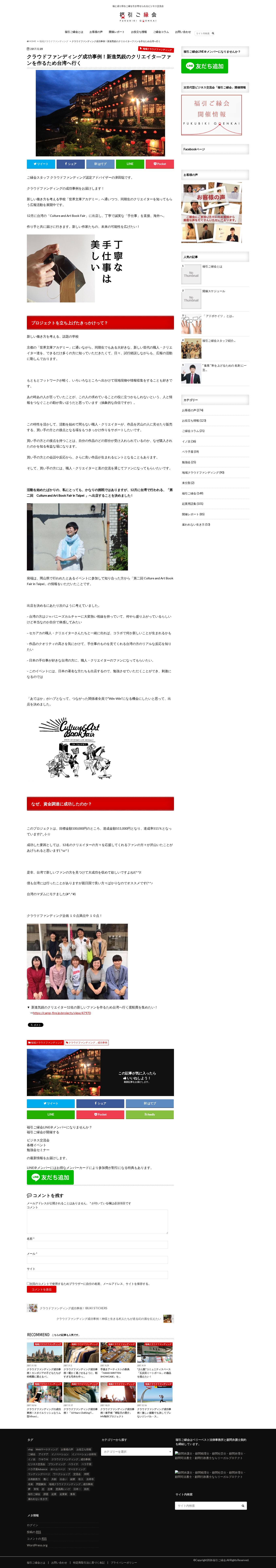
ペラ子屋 (190, 451)
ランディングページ (39, 1474)
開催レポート (117, 31)
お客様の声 (96, 31)
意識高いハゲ (63, 1489)
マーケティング (76, 1469)
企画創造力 (34, 1479)
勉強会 (189, 462)
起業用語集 (192, 503)
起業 (54, 1494)
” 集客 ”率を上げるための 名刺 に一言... (224, 368)
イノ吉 (189, 441)
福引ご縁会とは (74, 31)
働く (45, 1479)
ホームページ (58, 1469)
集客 (72, 1494)
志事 (50, 1489)
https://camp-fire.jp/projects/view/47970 (62, 1013)
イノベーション (60, 1454)
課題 (45, 1494)
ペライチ (73, 1464)
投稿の (34, 1532)
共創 (54, 1479)
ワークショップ (61, 1474)
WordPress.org (37, 1545)
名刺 (30, 1484)
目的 (86, 1489)
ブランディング (56, 1464)
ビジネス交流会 (36, 1464)
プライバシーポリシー (124, 1562)
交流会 (77, 1474)
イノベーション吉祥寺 (84, 1454)
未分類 (188, 483)
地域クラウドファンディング (46, 1042)
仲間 (86, 1474)
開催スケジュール (213, 291)
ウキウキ (43, 1459)
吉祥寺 (90, 1479)
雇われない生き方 (196, 524)
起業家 (63, 1494)
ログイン (32, 1525)
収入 (80, 1479)
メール (32, 1253)
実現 (36, 1489)
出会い (63, 1479)
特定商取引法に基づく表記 (89, 1562)
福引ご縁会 (192, 493)
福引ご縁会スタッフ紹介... (218, 340)
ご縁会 (31, 1454)
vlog (30, 1449)
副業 (72, 1479)
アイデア (43, 1454)
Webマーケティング (47, 1449)
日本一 (77, 1489)
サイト (31, 1268)
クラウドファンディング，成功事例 (87, 1042)
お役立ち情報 (139, 31)
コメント (32, 1207)
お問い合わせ (183, 31)
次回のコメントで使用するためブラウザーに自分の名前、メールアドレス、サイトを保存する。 (90, 1283)
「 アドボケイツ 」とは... (218, 316)
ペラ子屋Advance (37, 1469)
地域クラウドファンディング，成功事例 (71, 1484)
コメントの (37, 1538)
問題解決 (41, 1484)
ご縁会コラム (161, 31)
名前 (30, 1238)
